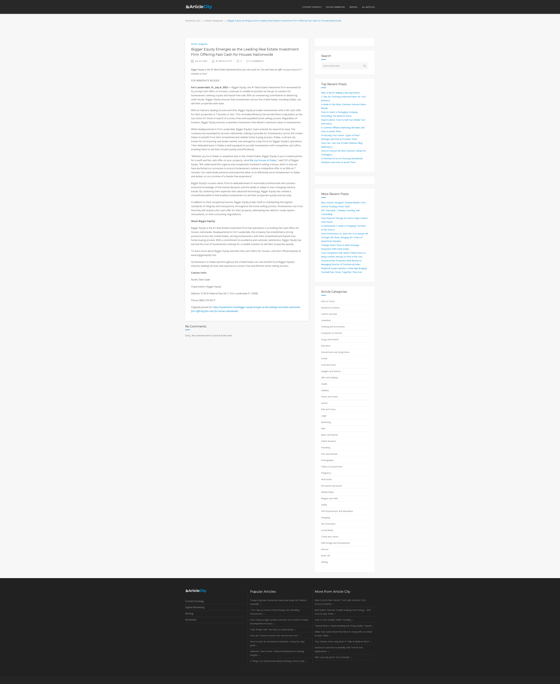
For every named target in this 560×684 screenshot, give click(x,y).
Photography (327, 460)
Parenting (325, 447)
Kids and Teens (328, 409)
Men (323, 428)
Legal (323, 415)
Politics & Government (331, 466)
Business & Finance (330, 307)
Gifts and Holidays (329, 377)
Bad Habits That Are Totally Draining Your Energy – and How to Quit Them (342, 611)
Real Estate (326, 479)
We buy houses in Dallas (263, 160)
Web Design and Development (335, 543)
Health (324, 384)
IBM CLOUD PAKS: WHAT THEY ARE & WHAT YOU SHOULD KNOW (340, 602)
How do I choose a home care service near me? (275, 635)
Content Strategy (194, 601)
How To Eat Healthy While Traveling (334, 619)
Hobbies (325, 390)
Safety (324, 504)
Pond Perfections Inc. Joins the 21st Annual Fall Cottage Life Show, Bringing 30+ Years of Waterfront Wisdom (344, 237)
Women (325, 549)
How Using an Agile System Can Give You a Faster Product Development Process (279, 621)
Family (324, 358)
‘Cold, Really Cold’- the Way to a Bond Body (273, 629)
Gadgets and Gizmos (331, 371)
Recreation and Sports (331, 485)
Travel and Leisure (329, 536)
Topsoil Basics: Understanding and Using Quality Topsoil (344, 625)
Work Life (325, 555)
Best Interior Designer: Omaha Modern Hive (343, 202)
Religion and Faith (329, 498)
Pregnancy (326, 473)
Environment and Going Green (335, 352)
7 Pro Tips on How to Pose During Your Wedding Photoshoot (274, 611)
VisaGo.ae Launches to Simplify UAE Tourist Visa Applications (339, 649)
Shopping (325, 517)
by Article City (224, 61)
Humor (324, 403)
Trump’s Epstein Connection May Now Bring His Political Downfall (278, 602)
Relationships (327, 492)
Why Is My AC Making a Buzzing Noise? (340, 92)
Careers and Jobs (329, 314)
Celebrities (326, 320)
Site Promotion (328, 523)
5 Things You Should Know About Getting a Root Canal (278, 660)
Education (325, 345)
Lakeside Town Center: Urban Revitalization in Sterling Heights (277, 653)
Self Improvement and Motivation (337, 511)
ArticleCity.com (193, 20)
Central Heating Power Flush (335, 206)
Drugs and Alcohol (329, 339)
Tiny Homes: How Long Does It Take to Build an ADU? (343, 641)
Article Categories (214, 20)
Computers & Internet (331, 333)
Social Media (327, 530)
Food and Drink (328, 364)
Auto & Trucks (328, 301)
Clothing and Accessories (333, 326)
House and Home (329, 396)
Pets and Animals (329, 454)
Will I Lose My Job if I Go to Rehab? (333, 657)
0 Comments (257, 61)
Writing (324, 562)
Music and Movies (329, 434)
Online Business (328, 441)
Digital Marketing (194, 607)
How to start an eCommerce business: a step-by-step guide (277, 643)
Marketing (326, 422)
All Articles (190, 619)
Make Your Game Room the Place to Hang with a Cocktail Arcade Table (343, 633)
